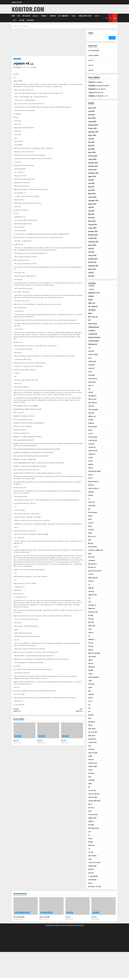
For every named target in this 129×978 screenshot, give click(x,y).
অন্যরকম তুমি (91, 365)
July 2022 (91, 248)
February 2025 (92, 156)
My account (30, 20)
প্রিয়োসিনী (90, 670)
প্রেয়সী (90, 680)
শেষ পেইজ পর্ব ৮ (102, 89)
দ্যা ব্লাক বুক (91, 591)
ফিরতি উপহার (91, 684)
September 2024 (93, 173)
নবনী (89, 598)
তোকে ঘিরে (90, 574)
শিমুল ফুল (90, 838)
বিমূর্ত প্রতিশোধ (91, 722)
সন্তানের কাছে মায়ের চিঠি (103, 85)
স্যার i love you (92, 880)
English (43, 16)
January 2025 (92, 159)
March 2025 (92, 152)
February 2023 (92, 224)
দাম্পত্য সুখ (90, 581)
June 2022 (91, 252)
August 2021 (92, 269)
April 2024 (91, 190)
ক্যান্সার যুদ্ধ (91, 492)
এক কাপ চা (90, 433)
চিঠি (89, 509)
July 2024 (91, 180)
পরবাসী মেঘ (90, 632)
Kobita (90, 313)
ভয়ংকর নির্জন (91, 749)
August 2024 (92, 176)
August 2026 (92, 108)
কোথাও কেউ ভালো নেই (93, 488)
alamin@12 (18, 67)
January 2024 (92, 197)
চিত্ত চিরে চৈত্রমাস (92, 512)
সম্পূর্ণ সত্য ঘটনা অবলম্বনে (94, 862)
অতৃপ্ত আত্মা (91, 351)
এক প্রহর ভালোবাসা (92, 437)
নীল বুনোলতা (91, 619)
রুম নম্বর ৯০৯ (91, 807)
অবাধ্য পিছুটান (91, 375)
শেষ (89, 849)
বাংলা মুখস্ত (35, 16)
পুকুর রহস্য (90, 650)
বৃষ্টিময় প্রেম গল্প (91, 735)
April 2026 (91, 115)
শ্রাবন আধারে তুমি (92, 856)
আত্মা (89, 389)
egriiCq (91, 92)
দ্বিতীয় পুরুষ (91, 588)
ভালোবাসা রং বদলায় (92, 763)
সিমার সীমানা (91, 869)
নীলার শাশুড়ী (91, 622)
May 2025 (91, 146)
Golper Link (91, 303)
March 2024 (92, 194)
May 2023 (91, 214)
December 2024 (93, 163)
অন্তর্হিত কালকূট (92, 361)
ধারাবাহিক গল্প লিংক (92, 595)
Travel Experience (93, 341)
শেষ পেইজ (90, 852)
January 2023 (92, 228)
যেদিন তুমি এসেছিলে (92, 797)
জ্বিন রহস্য (90, 543)
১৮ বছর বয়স (91, 289)
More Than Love (93, 317)
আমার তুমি (90, 392)
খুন (89, 499)
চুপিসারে (90, 519)
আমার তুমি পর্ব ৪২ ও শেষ (102, 96)
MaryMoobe (92, 85)
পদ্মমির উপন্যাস (91, 626)
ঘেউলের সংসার (91, 502)
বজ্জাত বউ (90, 698)
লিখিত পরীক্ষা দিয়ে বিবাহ (93, 828)
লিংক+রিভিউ (21, 20)
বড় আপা (90, 701)
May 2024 (91, 187)
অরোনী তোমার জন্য (92, 378)
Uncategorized (92, 344)
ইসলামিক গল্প (91, 423)
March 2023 (92, 221)
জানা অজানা (91, 529)
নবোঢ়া (89, 602)
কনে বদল (90, 461)
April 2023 (91, 218)
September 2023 (93, 200)
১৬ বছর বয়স (91, 286)
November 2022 (93, 235)
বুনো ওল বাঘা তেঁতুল (92, 732)
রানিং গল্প (97, 16)
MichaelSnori (92, 89)
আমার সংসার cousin (93, 409)
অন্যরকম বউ (91, 368)
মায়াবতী (90, 783)
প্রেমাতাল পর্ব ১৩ (17, 710)
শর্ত (89, 835)
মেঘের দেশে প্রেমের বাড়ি (93, 794)
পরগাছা (89, 629)
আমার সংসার (91, 406)
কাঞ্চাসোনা (90, 475)
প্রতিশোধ (90, 660)
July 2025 (91, 139)
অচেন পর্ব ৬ (24, 730)
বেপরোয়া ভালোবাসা (92, 742)
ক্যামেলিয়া (90, 495)
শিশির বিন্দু (90, 842)
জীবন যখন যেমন (91, 536)
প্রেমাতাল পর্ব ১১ (79, 710)
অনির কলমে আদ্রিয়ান (93, 354)
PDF (89, 320)
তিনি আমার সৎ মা (92, 567)
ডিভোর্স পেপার (91, 557)
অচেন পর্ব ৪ (72, 730)
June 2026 (91, 111)
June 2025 (91, 142)
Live (115, 18)
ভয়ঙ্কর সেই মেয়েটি (92, 753)
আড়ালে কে (90, 385)
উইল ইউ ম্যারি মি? (92, 427)
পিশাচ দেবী (90, 643)
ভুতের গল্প (90, 770)
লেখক (14, 20)
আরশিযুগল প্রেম (92, 416)
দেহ (89, 584)
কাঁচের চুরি (90, 468)
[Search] (106, 18)
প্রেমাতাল (19, 58)
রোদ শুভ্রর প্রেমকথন (93, 814)
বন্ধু (89, 705)
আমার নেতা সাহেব (92, 399)
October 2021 (92, 262)
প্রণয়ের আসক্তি (92, 656)
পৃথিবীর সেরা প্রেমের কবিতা (94, 653)
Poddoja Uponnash (93, 327)
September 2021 (93, 266)
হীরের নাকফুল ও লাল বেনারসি (94, 886)
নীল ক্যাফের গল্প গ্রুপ (93, 612)
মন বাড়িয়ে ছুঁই (91, 780)
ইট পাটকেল (90, 420)
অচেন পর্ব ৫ (48, 730)
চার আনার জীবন (91, 505)
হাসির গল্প (90, 883)
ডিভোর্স (90, 553)
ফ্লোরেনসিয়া (91, 694)
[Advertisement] (48, 43)
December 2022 (93, 231)
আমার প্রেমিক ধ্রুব (92, 402)
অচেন (16, 736)
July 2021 (91, 272)
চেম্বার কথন (91, 523)
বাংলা (89, 708)
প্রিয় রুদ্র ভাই (91, 667)
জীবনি (89, 540)
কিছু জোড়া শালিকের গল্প (93, 481)
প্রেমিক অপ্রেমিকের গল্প (93, 677)
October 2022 (92, 238)
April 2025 (91, 149)
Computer (53, 16)
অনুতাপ (90, 358)
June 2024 (91, 183)
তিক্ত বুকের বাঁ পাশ (92, 564)
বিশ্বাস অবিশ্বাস (92, 729)
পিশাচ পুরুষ (90, 646)
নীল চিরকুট (90, 615)
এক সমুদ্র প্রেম (91, 447)
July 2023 (91, 207)
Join (18, 16)
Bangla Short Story (85, 16)
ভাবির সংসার (91, 759)
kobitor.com (28, 9)
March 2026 (92, 118)
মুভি (89, 787)
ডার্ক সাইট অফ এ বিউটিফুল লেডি (95, 550)
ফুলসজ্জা (90, 687)
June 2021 (91, 276)
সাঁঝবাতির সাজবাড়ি (92, 866)
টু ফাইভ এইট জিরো (92, 547)
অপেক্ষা (90, 372)
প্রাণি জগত (90, 663)
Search (90, 33)
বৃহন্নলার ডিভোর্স (92, 739)
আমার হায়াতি (91, 413)
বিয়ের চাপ (90, 725)
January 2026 (92, 121)
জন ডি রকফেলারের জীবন (93, 50)
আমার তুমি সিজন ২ (92, 396)
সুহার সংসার (90, 873)
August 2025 (92, 135)
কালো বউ (90, 478)
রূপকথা (90, 811)
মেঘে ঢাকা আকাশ (92, 790)
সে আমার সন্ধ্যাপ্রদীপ (93, 876)
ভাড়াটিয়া (90, 756)
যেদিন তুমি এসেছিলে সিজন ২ (94, 801)
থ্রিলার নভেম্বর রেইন (93, 578)
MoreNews (71, 925)
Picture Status (92, 324)
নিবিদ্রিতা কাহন (91, 608)
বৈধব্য (89, 746)
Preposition (91, 330)
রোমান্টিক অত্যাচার (92, 818)
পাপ (89, 636)
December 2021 (93, 259)
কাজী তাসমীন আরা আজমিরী (94, 471)
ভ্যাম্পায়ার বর (91, 773)
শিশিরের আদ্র (91, 845)
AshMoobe (92, 96)
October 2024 (92, 170)
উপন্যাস (73, 16)
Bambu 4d (91, 82)
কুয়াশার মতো (91, 485)
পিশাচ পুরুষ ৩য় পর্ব (99, 92)
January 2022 (92, 255)
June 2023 (91, 211)
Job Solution (26, 16)
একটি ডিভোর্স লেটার (92, 451)
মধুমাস (89, 777)
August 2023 (92, 204)
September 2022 (93, 242)
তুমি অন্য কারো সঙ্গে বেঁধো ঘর (94, 571)
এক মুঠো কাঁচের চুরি (92, 440)
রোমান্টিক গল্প (91, 821)
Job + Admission (63, 16)
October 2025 (92, 128)
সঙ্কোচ (90, 859)
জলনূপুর (90, 526)
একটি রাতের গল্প (91, 454)
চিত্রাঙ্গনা (90, 516)
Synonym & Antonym (94, 337)
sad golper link (92, 334)
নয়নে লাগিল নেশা (92, 605)
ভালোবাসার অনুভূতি (92, 766)
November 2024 (93, 166)
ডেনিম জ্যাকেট (91, 560)
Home (13, 16)
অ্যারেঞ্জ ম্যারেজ (92, 382)
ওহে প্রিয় (90, 457)
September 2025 (93, 132)
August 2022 (92, 245)
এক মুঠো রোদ (99, 82)
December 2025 (93, 125)
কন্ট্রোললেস (90, 464)
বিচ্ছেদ (89, 718)
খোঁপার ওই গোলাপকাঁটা (93, 55)
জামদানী (90, 533)
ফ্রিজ (89, 691)
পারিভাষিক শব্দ (91, 639)
